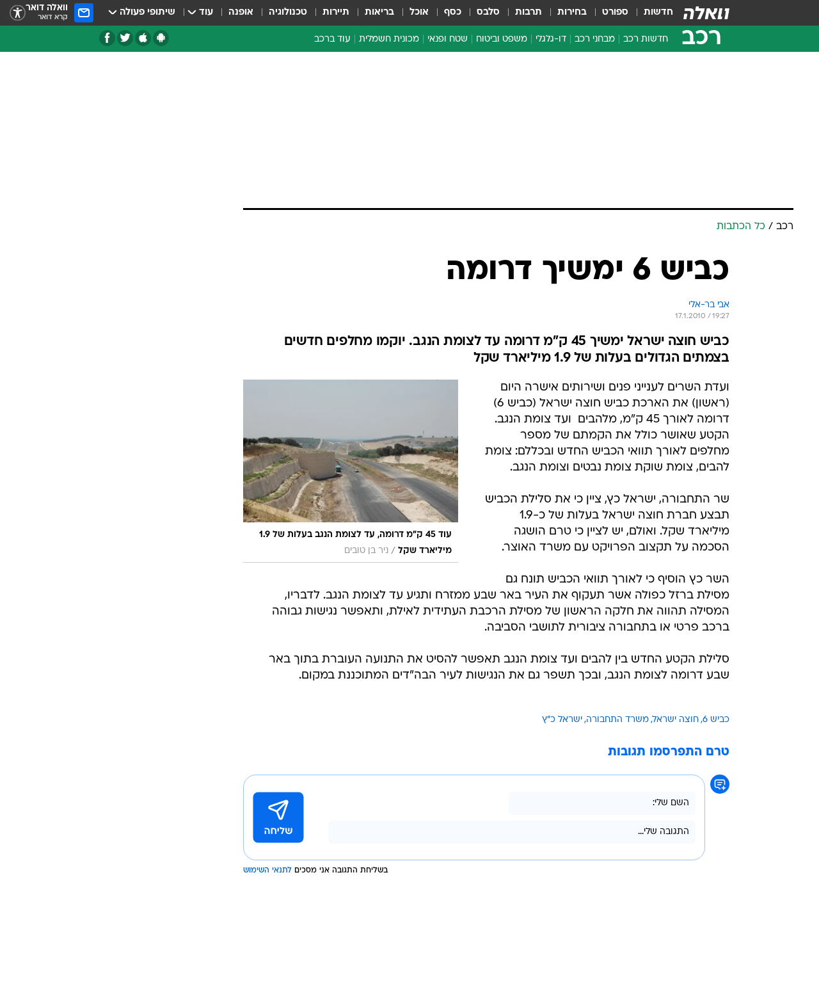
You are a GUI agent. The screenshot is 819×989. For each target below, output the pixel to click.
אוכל (419, 12)
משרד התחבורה (617, 720)
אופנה (240, 12)
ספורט (615, 12)
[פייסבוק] (107, 38)
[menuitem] (650, 13)
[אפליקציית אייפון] (143, 38)
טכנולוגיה (288, 12)
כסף (452, 12)
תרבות (528, 12)
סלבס (488, 12)
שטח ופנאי (447, 39)
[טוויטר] (125, 38)
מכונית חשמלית (389, 39)
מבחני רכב (595, 39)
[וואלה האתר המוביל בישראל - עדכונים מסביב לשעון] (706, 12)
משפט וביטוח (501, 39)
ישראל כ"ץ (562, 720)
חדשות (658, 12)
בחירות (572, 12)
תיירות (335, 12)
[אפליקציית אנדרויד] (161, 38)
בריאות (379, 12)
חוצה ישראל (676, 720)
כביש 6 (716, 720)
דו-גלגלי (551, 39)
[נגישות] (18, 13)
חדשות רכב (645, 39)
